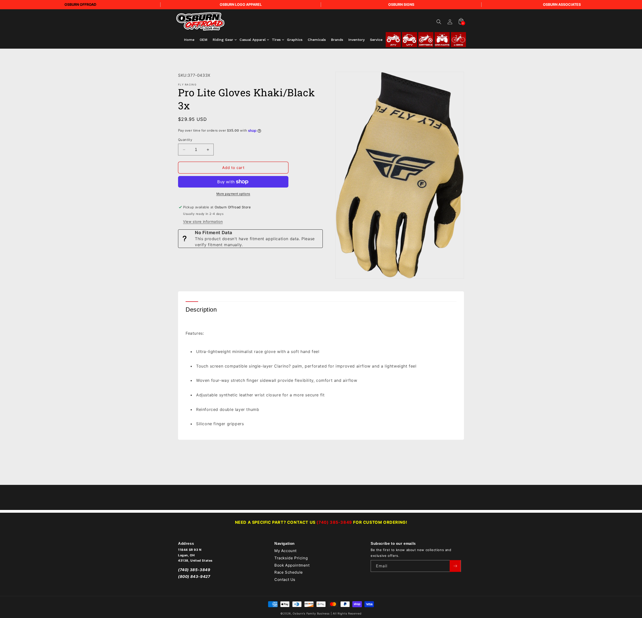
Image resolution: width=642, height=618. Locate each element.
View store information (203, 221)
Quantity (185, 140)
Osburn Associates (562, 4)
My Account (285, 551)
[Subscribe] (455, 566)
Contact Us (284, 580)
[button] (438, 21)
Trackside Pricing (291, 558)
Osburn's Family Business (311, 613)
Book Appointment (292, 565)
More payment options (233, 194)
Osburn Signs (401, 4)
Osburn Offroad (80, 4)
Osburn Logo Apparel (241, 4)
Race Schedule (288, 572)
